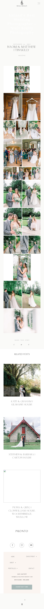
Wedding (22, 55)
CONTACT (31, 568)
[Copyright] (22, 605)
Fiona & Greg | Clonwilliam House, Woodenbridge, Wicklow (22, 512)
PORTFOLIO (12, 568)
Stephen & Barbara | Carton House (22, 456)
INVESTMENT (30, 556)
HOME (13, 557)
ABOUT (12, 562)
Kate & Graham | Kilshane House (22, 403)
